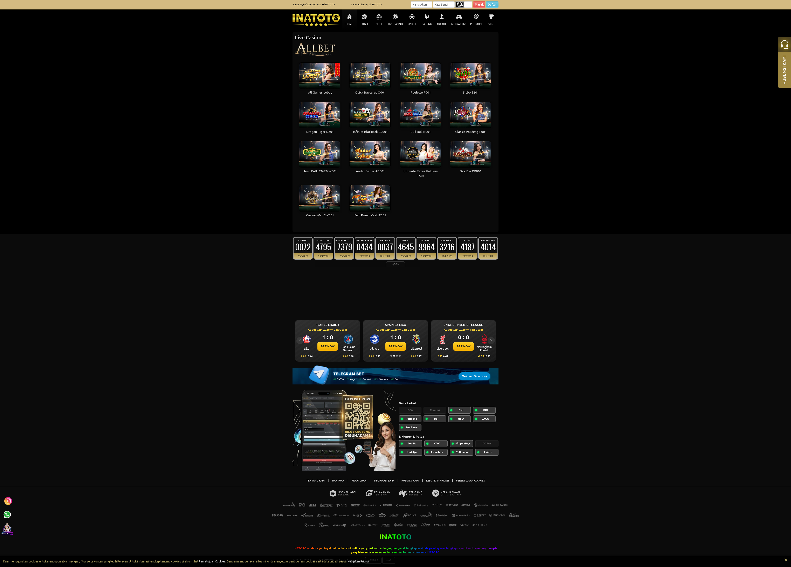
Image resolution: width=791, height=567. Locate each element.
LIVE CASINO (395, 24)
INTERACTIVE (459, 24)
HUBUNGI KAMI (410, 480)
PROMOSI (476, 24)
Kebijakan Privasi (358, 561)
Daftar (492, 4)
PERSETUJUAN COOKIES (470, 480)
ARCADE (442, 24)
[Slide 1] (391, 356)
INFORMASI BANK (384, 480)
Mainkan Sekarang (474, 376)
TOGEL (364, 24)
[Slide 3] (397, 356)
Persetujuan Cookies (212, 561)
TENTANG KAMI (315, 480)
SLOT (379, 24)
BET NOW (328, 346)
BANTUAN (338, 480)
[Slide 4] (400, 356)
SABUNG (427, 24)
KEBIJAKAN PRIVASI (437, 480)
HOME (349, 24)
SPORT (412, 24)
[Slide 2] (394, 356)
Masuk (479, 4)
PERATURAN (359, 480)
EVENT (491, 24)
